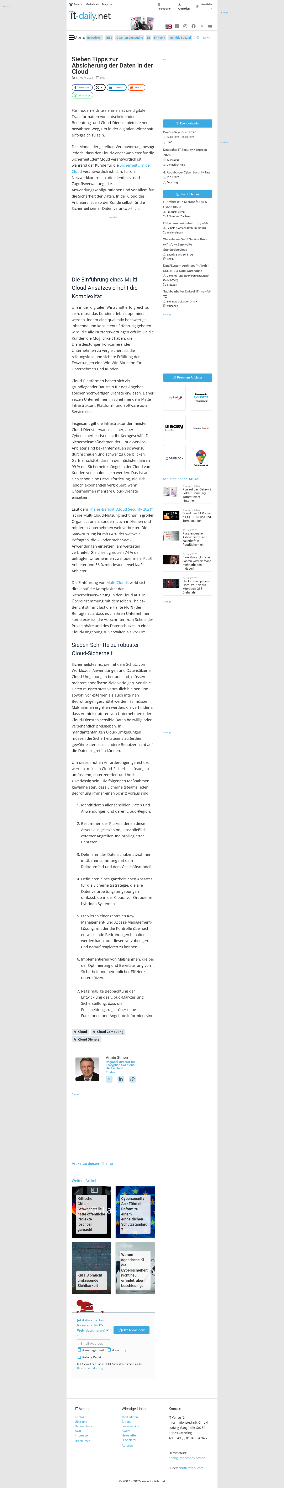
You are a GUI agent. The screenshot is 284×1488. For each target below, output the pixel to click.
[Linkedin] (177, 26)
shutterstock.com (191, 1468)
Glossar (127, 1422)
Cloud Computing (110, 1032)
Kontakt (80, 1417)
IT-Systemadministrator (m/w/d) (185, 223)
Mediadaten (130, 1417)
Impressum (82, 1435)
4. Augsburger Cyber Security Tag (186, 172)
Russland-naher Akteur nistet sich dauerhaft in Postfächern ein (195, 539)
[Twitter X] (202, 26)
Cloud (82, 1032)
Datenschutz (83, 1426)
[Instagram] (185, 26)
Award (126, 1431)
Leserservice (130, 1426)
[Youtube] (210, 26)
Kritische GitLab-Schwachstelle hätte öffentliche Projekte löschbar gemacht (91, 1214)
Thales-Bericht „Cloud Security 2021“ (121, 509)
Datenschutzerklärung (90, 1368)
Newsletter (129, 1435)
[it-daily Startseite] (97, 16)
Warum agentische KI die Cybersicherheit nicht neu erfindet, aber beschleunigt (134, 1270)
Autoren (127, 1445)
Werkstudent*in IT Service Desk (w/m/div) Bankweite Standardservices (185, 244)
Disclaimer (82, 1441)
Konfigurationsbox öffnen (187, 1458)
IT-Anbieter (129, 1440)
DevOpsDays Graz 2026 (179, 132)
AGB (78, 1431)
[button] (77, 37)
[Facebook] (193, 26)
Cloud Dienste (88, 1039)
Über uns (81, 1422)
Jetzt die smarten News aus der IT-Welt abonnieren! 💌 (93, 1325)
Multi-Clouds (117, 582)
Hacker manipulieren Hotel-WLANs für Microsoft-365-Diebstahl (197, 586)
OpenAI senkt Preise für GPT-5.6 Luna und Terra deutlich (197, 517)
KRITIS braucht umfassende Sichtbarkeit (90, 1280)
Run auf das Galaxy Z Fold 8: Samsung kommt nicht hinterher (197, 495)
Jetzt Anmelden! (133, 1330)
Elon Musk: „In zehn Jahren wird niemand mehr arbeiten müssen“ (197, 562)
